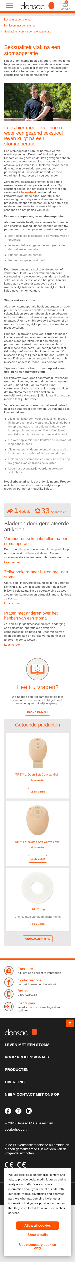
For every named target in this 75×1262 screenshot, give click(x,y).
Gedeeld (22, 510)
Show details (38, 1235)
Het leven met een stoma (19, 25)
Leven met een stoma (17, 19)
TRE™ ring (37, 909)
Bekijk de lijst (37, 711)
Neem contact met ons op (32, 1094)
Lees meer (37, 791)
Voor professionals (27, 1057)
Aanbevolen (53, 510)
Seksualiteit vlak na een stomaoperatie (27, 31)
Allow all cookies (37, 1225)
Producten (17, 1069)
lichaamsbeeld (28, 192)
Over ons (15, 1082)
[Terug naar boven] (70, 1023)
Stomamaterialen (37, 939)
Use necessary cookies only (37, 1246)
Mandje (65, 5)
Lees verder (12, 562)
